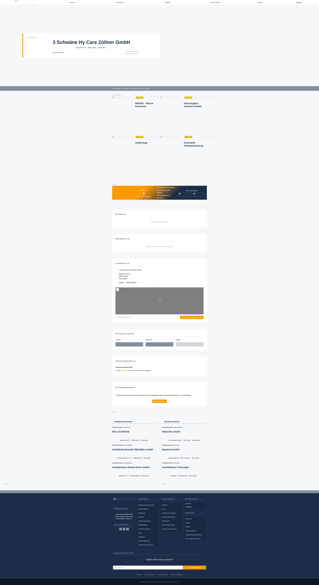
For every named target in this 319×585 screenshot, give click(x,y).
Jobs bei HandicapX (191, 530)
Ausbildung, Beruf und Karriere (146, 505)
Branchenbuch (117, 88)
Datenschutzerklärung (150, 574)
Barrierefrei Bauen (143, 509)
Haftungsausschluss (163, 574)
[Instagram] (124, 529)
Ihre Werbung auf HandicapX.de (194, 534)
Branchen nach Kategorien (169, 513)
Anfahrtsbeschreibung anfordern (192, 317)
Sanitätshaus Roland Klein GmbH (130, 467)
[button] (159, 344)
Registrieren (299, 2)
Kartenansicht (166, 521)
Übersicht (164, 505)
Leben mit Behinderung (144, 521)
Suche (163, 509)
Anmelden (260, 2)
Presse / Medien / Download (193, 538)
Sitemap (188, 526)
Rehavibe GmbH (171, 431)
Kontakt (188, 523)
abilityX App (167, 2)
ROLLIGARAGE (120, 431)
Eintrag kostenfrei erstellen (169, 529)
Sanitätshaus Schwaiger (175, 467)
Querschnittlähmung (143, 541)
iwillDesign (141, 142)
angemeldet (124, 370)
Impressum (189, 519)
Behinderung (141, 513)
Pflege (140, 533)
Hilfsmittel (127, 427)
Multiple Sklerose (142, 525)
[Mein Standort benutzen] (178, 317)
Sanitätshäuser (32, 37)
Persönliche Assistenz (144, 529)
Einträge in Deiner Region (168, 517)
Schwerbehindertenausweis (145, 545)
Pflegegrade (141, 537)
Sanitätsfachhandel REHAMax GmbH (132, 449)
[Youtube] (127, 529)
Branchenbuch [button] (120, 2)
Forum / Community (215, 2)
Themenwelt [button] (72, 2)
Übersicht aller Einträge (168, 525)
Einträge (125, 88)
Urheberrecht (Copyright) (176, 574)
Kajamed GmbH (170, 449)
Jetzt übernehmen (159, 401)
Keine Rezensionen (58, 52)
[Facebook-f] (120, 529)
